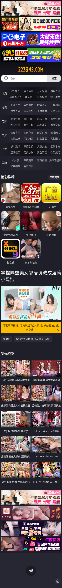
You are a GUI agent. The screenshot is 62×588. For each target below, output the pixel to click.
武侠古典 (55, 146)
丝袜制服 (28, 110)
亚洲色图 (28, 132)
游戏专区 (55, 91)
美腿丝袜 (15, 138)
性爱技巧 (55, 152)
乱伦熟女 (42, 124)
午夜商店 (28, 160)
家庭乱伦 (28, 146)
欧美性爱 (55, 118)
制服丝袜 (15, 124)
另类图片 (55, 138)
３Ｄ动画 (55, 105)
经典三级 (28, 124)
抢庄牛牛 (55, 97)
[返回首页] (57, 581)
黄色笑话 (42, 152)
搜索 (54, 78)
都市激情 (15, 146)
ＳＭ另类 (55, 110)
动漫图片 (55, 132)
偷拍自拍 (28, 118)
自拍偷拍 (28, 105)
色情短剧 (28, 166)
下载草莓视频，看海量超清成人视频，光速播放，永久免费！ (31, 327)
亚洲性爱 (15, 118)
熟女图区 (42, 138)
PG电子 (15, 91)
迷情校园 (15, 152)
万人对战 (42, 91)
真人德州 (28, 91)
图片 (4, 135)
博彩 (4, 94)
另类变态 (55, 124)
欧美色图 (42, 132)
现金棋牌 (42, 97)
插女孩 (15, 160)
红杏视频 (15, 166)
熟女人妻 (15, 110)
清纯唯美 (28, 138)
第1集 (6, 339)
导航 (4, 163)
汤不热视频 (55, 160)
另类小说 (28, 152)
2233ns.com (31, 69)
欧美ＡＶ (42, 105)
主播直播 (42, 110)
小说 (4, 149)
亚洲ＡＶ (15, 105)
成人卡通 (42, 118)
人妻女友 (42, 146)
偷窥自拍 (15, 132)
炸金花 (28, 97)
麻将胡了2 (15, 97)
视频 (4, 107)
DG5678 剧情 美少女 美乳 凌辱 (32, 339)
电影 (4, 121)
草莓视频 (42, 160)
